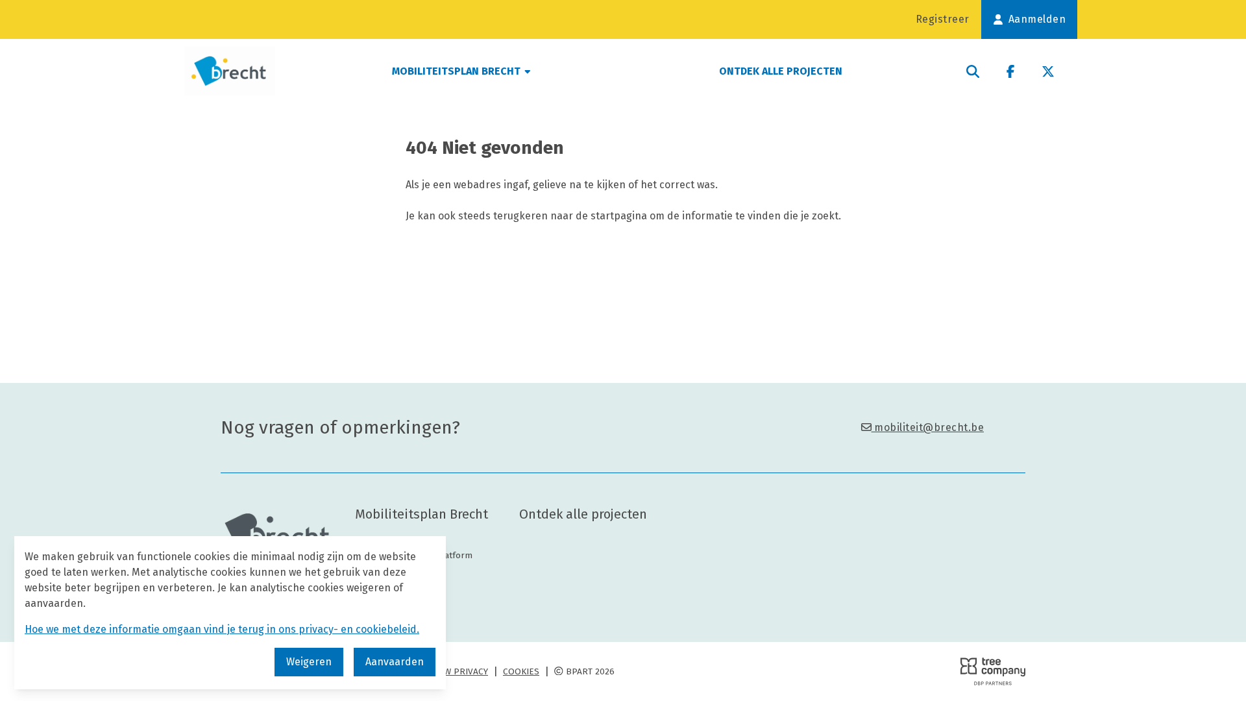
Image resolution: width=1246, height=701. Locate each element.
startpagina (619, 216)
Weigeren (309, 662)
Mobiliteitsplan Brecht (457, 71)
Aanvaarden (394, 662)
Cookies (521, 671)
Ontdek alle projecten (780, 71)
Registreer (943, 19)
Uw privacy (463, 671)
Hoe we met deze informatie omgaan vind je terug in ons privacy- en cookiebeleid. (222, 629)
